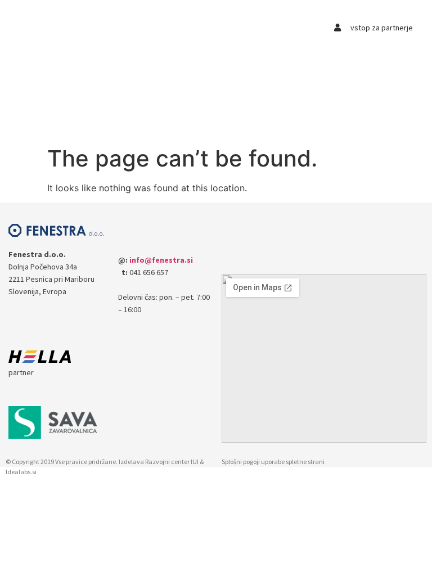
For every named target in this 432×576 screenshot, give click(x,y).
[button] (119, 26)
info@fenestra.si (161, 260)
